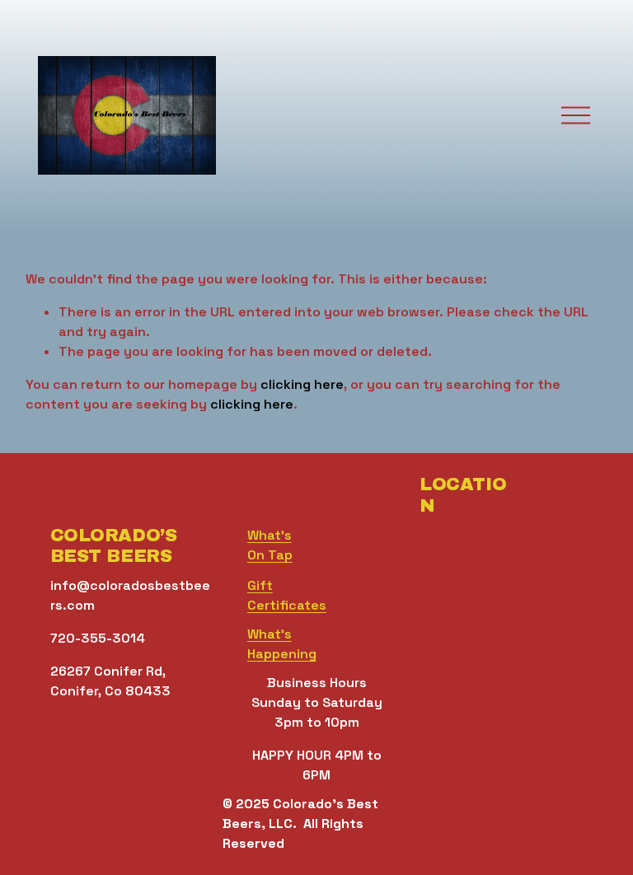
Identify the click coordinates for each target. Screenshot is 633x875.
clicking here (302, 384)
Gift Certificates (286, 595)
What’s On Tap (270, 545)
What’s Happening (281, 643)
